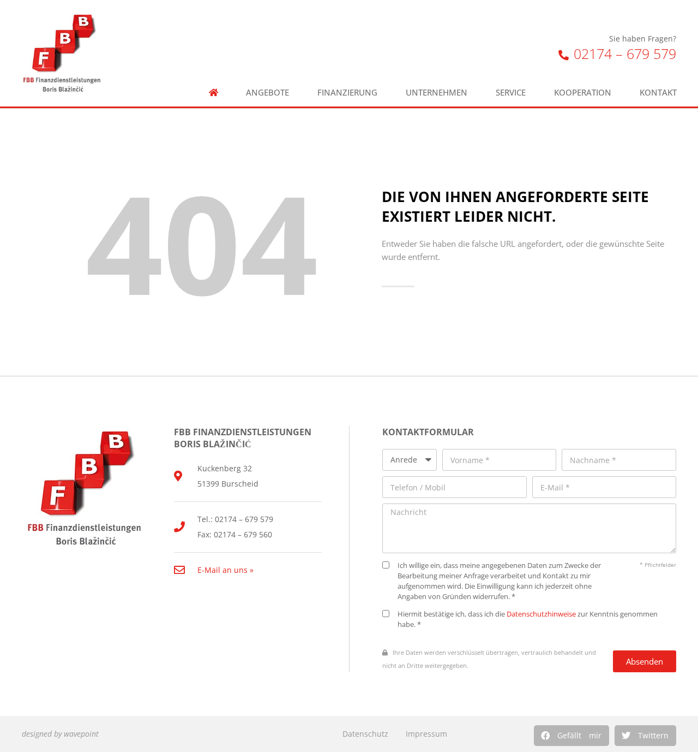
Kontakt (658, 92)
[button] (571, 735)
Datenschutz (365, 734)
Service (511, 92)
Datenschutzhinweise (541, 614)
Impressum (426, 734)
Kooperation (582, 92)
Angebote (267, 92)
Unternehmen (436, 92)
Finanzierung (347, 92)
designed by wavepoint (60, 734)
